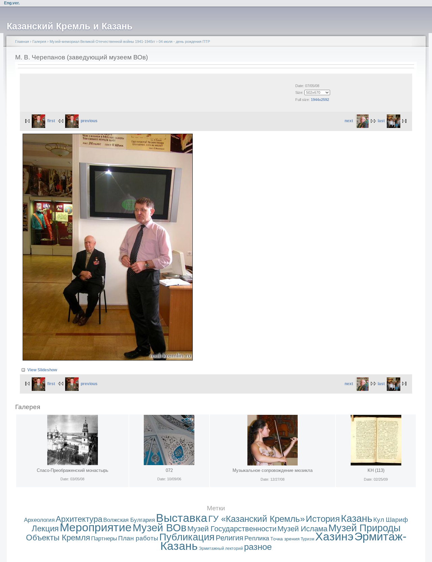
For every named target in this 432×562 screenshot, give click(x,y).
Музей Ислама (302, 529)
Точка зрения (285, 538)
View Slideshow (42, 370)
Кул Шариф (390, 519)
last (381, 120)
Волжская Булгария (129, 520)
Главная (22, 41)
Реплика (256, 538)
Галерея (39, 41)
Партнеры (104, 538)
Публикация (187, 537)
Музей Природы (364, 528)
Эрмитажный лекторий (221, 548)
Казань (356, 518)
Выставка (181, 518)
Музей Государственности (231, 529)
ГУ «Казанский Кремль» (256, 519)
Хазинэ (334, 536)
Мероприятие (96, 527)
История (323, 519)
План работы (138, 538)
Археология (39, 520)
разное (258, 547)
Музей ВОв (159, 528)
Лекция (45, 528)
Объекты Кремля (58, 537)
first (51, 120)
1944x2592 (320, 100)
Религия (229, 538)
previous (89, 120)
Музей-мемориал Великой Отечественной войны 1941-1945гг (102, 41)
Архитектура (79, 519)
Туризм (307, 539)
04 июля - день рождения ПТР (184, 41)
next (349, 120)
